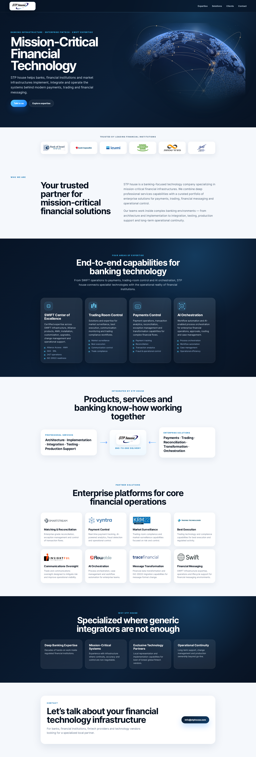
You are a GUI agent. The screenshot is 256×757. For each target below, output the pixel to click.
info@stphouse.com (195, 719)
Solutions (217, 6)
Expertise (203, 6)
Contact (242, 6)
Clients (230, 6)
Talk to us (19, 103)
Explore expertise (41, 103)
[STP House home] (22, 6)
